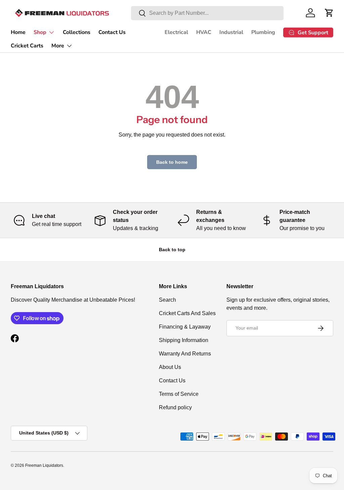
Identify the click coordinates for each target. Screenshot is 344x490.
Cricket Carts (27, 45)
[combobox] (207, 13)
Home (18, 32)
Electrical (176, 32)
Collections (76, 32)
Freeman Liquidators (44, 465)
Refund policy (175, 407)
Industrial (231, 32)
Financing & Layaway (185, 327)
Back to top (172, 249)
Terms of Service (179, 394)
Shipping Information (183, 340)
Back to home (172, 162)
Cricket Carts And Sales (187, 313)
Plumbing (263, 32)
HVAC (203, 32)
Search (167, 300)
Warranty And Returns (185, 353)
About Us (170, 367)
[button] (329, 12)
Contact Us (112, 32)
